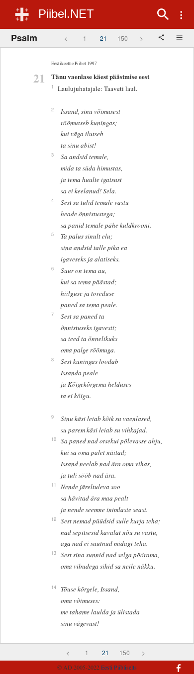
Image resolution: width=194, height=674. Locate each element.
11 (53, 484)
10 (53, 438)
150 (122, 38)
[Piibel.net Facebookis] (174, 663)
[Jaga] (162, 38)
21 (103, 38)
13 (53, 552)
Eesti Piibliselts (119, 667)
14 (53, 587)
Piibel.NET (66, 13)
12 (53, 518)
